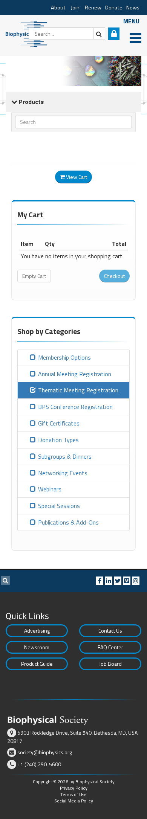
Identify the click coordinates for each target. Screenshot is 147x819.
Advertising (37, 630)
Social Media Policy (73, 801)
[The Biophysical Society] (28, 33)
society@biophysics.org (44, 752)
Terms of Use (73, 794)
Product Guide (37, 664)
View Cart (76, 177)
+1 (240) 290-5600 (39, 764)
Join (75, 7)
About (58, 7)
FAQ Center (110, 647)
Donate (113, 7)
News (132, 7)
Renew (93, 7)
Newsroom (36, 647)
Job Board (110, 664)
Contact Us (110, 630)
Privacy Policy (73, 788)
